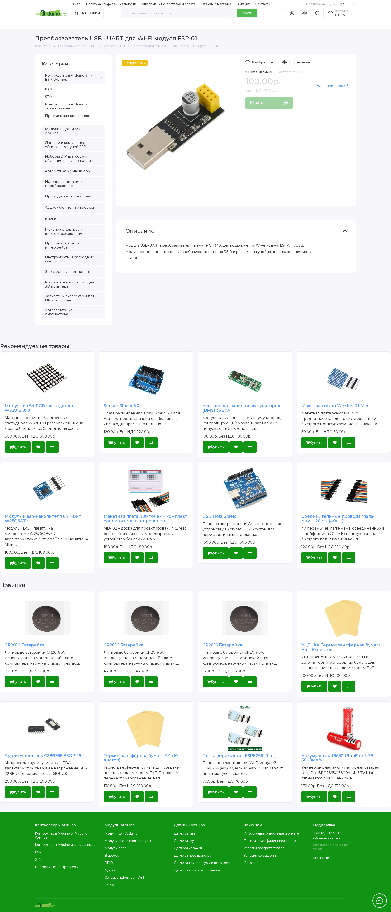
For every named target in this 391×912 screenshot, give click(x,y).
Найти (247, 13)
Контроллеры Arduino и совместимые (66, 106)
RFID (109, 863)
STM (48, 96)
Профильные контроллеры (69, 116)
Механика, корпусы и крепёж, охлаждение (64, 231)
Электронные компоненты (69, 271)
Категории (90, 13)
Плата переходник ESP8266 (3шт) (239, 755)
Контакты (262, 4)
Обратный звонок (327, 838)
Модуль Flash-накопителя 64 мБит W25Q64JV (43, 518)
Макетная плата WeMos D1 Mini (335, 405)
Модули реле (115, 848)
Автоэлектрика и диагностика (60, 312)
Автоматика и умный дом (68, 171)
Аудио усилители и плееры (69, 207)
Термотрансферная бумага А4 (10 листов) (141, 758)
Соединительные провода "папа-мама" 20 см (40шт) (338, 518)
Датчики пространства (192, 856)
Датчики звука (186, 841)
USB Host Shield (220, 516)
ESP (48, 89)
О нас (248, 863)
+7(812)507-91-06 (329, 4)
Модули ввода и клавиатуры (128, 841)
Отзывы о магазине (216, 4)
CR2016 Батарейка (24, 645)
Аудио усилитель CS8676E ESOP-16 (43, 755)
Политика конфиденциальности (111, 4)
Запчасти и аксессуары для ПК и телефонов (69, 298)
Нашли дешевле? (332, 85)
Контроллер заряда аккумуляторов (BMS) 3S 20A (241, 408)
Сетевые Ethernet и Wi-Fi (125, 878)
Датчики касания (188, 848)
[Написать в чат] (379, 900)
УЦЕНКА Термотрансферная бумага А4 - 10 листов (341, 647)
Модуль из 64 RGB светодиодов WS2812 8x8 (40, 408)
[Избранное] (317, 13)
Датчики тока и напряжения (197, 870)
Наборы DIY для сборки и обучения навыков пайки (68, 158)
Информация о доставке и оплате (169, 4)
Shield (109, 885)
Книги (50, 219)
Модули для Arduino (121, 833)
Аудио (110, 870)
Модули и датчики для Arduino (65, 131)
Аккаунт (243, 4)
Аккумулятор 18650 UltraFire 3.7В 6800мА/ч (337, 758)
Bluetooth (113, 856)
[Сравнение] (304, 13)
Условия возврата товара (264, 848)
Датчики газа (184, 833)
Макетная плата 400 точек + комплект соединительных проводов (145, 518)
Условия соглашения (261, 856)
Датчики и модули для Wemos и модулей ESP (65, 144)
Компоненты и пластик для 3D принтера (69, 284)
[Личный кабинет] (292, 13)
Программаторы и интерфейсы (62, 245)
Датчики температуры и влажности (202, 863)
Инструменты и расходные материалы (69, 259)
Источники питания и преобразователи (64, 183)
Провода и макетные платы (70, 196)
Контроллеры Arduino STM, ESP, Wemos (69, 77)
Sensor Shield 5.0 (121, 405)
